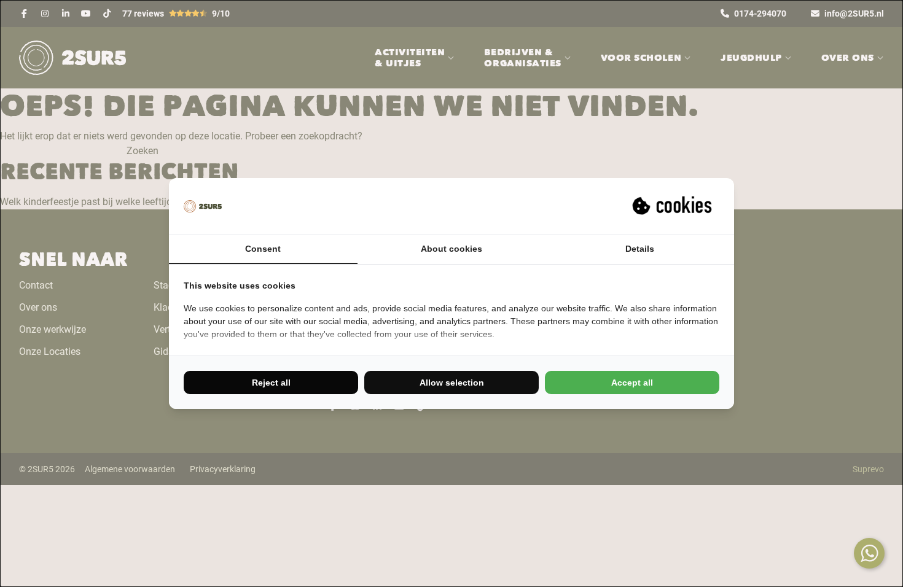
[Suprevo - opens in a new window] (673, 206)
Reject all (271, 382)
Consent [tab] (263, 249)
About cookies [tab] (451, 249)
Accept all (632, 382)
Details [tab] (639, 249)
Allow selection (452, 382)
